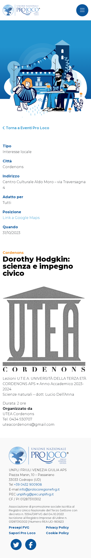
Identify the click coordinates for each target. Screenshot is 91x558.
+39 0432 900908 (28, 485)
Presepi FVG (19, 527)
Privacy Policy (57, 527)
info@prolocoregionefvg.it (39, 489)
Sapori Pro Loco (22, 533)
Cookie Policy (57, 533)
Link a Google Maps (21, 218)
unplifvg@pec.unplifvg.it (35, 494)
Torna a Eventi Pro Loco (27, 128)
